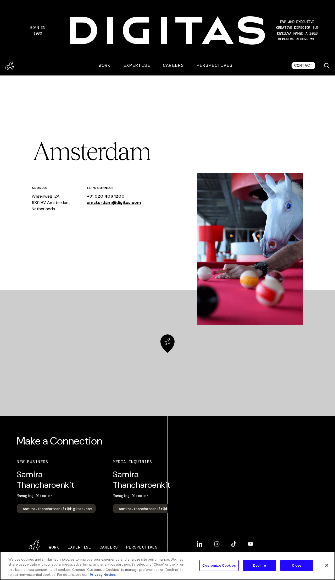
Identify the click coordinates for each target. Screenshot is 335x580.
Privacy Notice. (103, 574)
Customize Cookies (219, 565)
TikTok (233, 542)
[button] (297, 30)
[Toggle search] (326, 65)
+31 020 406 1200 (106, 196)
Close (297, 565)
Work (105, 65)
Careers (173, 65)
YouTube (250, 542)
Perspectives (215, 65)
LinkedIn (199, 541)
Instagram (217, 542)
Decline (259, 565)
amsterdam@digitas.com (114, 202)
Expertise (136, 65)
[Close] (326, 565)
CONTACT (303, 65)
